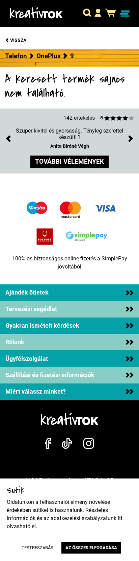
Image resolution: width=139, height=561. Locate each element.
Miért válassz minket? (35, 391)
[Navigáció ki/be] (125, 13)
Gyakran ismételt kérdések (42, 325)
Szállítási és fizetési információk (49, 375)
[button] (87, 13)
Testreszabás (37, 547)
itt (120, 518)
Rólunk (14, 342)
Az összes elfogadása (91, 547)
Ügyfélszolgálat (26, 358)
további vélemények (69, 161)
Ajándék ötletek (27, 292)
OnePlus (48, 56)
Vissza (17, 40)
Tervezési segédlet (31, 309)
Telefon (16, 56)
